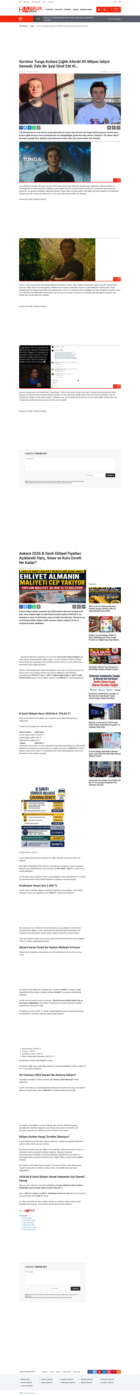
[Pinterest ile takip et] (113, 1372)
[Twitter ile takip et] (94, 1372)
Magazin (58, 9)
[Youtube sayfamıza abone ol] (99, 1372)
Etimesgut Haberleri (107, 1379)
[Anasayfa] (20, 2)
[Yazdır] (38, 128)
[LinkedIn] (30, 128)
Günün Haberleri (35, 2)
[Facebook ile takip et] (90, 1372)
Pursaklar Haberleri (107, 1382)
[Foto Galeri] (120, 2)
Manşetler (26, 2)
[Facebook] (21, 128)
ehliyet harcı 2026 (28, 1222)
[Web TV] (115, 2)
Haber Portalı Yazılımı (28, 1393)
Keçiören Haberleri (67, 1379)
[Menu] (99, 10)
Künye (52, 1372)
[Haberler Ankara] (30, 9)
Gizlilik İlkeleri (67, 1372)
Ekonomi (49, 9)
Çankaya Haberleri (47, 1379)
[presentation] (26, 19)
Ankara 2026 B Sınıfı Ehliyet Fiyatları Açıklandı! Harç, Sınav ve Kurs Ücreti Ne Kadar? (69, 19)
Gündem (67, 9)
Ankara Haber (86, 9)
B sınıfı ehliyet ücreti (29, 1229)
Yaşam (75, 9)
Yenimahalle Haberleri (68, 1382)
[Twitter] (25, 128)
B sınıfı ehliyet (27, 1218)
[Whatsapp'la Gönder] (34, 128)
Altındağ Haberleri (87, 1379)
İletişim (58, 1372)
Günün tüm (114, 19)
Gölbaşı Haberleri (46, 1382)
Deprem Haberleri (27, 1386)
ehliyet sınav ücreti (28, 1225)
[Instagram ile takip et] (109, 1372)
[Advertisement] (70, 43)
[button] (109, 128)
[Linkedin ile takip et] (104, 1372)
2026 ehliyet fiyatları (29, 1220)
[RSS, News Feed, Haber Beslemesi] (118, 1372)
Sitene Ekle (51, 2)
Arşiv (44, 2)
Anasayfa (24, 26)
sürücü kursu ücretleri (29, 1227)
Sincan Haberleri (26, 1382)
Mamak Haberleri (86, 1382)
